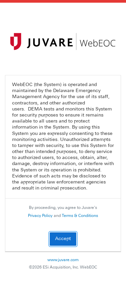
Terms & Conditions (80, 216)
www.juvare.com (63, 260)
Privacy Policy (40, 216)
